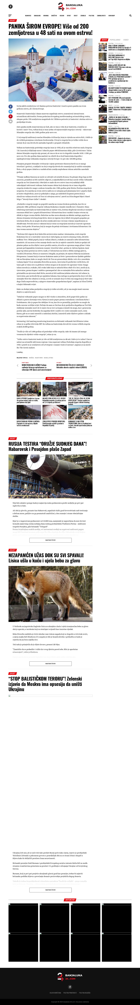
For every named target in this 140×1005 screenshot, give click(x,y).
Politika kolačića (84, 993)
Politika (91, 15)
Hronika (45, 15)
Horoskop (112, 15)
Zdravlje (83, 15)
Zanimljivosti (101, 15)
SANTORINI (39, 358)
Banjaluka (37, 15)
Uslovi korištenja (55, 993)
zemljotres (49, 358)
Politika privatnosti (70, 993)
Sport (69, 15)
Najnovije (28, 15)
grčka (32, 358)
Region (62, 15)
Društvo (54, 15)
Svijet (76, 15)
